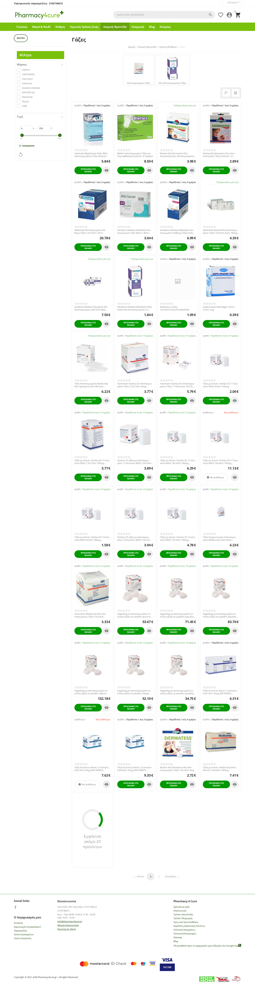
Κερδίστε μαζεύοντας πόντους (189, 925)
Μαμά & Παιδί (41, 26)
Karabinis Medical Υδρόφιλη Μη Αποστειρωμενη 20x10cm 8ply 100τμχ (90, 308)
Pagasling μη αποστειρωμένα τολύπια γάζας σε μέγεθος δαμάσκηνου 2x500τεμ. (220, 615)
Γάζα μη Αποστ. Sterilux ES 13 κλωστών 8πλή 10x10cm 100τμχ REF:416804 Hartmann (178, 538)
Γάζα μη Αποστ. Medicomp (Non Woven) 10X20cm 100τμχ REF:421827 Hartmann (219, 769)
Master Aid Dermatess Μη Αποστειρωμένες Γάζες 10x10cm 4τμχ (177, 769)
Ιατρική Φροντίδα (115, 26)
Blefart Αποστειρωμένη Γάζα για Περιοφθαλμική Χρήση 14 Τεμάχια (135, 154)
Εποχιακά (138, 26)
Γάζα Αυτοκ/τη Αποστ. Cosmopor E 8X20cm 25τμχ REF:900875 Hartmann (134, 769)
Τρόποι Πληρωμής (183, 918)
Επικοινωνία (179, 910)
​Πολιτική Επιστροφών (184, 933)
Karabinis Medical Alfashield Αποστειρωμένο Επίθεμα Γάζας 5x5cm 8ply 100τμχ (177, 231)
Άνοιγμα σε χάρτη (66, 929)
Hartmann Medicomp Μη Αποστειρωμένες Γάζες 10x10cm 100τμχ (90, 615)
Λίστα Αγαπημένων (24, 934)
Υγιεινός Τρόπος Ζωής (84, 26)
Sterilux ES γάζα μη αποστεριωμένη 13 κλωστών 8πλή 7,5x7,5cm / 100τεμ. (134, 538)
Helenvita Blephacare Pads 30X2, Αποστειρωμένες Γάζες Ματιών (91, 154)
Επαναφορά (28, 145)
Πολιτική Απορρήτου (184, 929)
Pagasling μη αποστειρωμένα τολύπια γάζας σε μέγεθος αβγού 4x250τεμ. (91, 692)
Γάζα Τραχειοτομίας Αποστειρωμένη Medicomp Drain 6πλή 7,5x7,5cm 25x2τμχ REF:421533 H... (220, 538)
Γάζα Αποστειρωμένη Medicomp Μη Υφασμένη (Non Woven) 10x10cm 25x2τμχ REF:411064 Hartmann (91, 385)
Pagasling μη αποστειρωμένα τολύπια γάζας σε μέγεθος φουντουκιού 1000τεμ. (134, 615)
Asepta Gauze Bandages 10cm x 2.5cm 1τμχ (219, 308)
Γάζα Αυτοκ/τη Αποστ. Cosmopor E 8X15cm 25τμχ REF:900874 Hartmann (91, 769)
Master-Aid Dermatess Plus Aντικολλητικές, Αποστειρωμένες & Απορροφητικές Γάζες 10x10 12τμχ (177, 154)
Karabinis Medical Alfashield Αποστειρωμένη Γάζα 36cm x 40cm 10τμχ (134, 231)
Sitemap (177, 937)
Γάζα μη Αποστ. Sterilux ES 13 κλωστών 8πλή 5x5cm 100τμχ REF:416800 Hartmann (92, 538)
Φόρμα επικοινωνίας (68, 925)
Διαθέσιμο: (80, 105)
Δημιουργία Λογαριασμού (27, 926)
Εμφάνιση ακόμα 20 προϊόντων (92, 841)
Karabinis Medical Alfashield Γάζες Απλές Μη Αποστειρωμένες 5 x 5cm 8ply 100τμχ (134, 308)
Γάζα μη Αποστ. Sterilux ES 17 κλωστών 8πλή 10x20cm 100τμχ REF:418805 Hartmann (220, 462)
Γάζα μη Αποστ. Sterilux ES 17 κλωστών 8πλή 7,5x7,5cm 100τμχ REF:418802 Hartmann (92, 462)
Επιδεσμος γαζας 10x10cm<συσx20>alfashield (174, 308)
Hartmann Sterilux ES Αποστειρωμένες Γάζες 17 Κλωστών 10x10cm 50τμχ (177, 385)
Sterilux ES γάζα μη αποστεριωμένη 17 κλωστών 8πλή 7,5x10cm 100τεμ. (134, 462)
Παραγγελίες (20, 930)
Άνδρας (60, 26)
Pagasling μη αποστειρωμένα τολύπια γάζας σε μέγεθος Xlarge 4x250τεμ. (134, 692)
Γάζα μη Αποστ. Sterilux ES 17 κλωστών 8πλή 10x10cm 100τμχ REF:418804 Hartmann (178, 462)
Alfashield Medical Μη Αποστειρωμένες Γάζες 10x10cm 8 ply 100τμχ (220, 231)
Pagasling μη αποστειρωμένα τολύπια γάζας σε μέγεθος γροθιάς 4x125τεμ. (177, 692)
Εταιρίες (165, 26)
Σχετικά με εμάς (181, 906)
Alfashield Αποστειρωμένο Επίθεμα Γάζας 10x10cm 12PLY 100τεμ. (90, 231)
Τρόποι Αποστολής (183, 914)
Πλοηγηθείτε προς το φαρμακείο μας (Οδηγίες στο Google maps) (207, 945)
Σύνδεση (18, 922)
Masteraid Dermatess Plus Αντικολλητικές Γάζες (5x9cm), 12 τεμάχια (219, 154)
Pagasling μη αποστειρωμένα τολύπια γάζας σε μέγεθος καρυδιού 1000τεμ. (177, 615)
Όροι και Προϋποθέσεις (185, 922)
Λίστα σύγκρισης (22, 938)
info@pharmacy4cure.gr (69, 921)
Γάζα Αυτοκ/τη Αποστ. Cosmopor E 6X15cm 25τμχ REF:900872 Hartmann (220, 692)
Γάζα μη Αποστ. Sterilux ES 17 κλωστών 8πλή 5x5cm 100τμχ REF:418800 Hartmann (220, 385)
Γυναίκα (21, 26)
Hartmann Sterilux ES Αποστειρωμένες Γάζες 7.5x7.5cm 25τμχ (134, 385)
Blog (152, 26)
